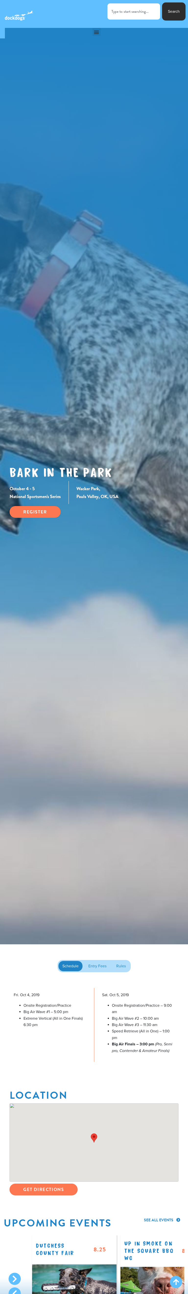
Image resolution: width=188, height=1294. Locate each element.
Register (35, 511)
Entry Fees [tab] (97, 966)
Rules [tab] (121, 966)
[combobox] (133, 11)
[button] (97, 32)
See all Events (159, 1220)
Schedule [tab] (70, 966)
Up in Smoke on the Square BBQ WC (149, 1250)
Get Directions (43, 1189)
